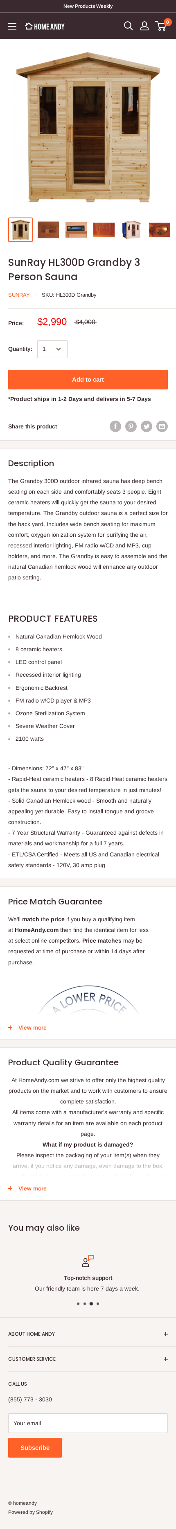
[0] (161, 26)
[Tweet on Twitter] (146, 426)
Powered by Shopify (30, 1512)
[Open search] (128, 25)
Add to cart (88, 379)
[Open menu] (12, 26)
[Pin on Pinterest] (131, 426)
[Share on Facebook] (115, 426)
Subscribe (35, 1447)
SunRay (19, 295)
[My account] (144, 25)
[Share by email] (162, 426)
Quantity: (20, 349)
